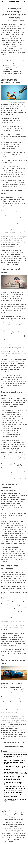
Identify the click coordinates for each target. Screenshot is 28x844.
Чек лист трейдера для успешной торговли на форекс (15, 800)
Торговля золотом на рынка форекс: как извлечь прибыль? (14, 783)
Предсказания (14, 817)
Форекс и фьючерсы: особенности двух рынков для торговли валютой (15, 756)
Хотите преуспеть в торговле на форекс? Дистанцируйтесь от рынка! (14, 762)
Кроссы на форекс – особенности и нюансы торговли (15, 795)
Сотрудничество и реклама (14, 831)
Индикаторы (21, 811)
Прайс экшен (7, 813)
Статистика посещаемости (13, 829)
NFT (21, 815)
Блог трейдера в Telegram (14, 819)
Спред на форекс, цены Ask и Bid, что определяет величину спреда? (15, 772)
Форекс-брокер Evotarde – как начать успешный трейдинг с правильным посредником (14, 778)
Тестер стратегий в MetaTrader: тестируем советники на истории (15, 787)
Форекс (6, 20)
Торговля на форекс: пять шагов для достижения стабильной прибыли (14, 768)
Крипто (16, 815)
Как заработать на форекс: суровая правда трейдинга (13, 791)
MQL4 (22, 813)
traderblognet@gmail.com (10, 824)
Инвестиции (9, 815)
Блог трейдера (14, 2)
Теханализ (12, 811)
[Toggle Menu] (2, 2)
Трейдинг (5, 811)
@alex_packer (14, 826)
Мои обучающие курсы (14, 746)
